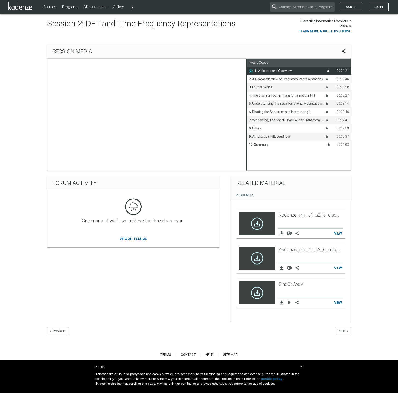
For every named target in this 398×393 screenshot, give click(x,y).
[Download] (282, 233)
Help (209, 355)
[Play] (289, 302)
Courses (50, 7)
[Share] (297, 233)
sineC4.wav (291, 284)
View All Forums (133, 239)
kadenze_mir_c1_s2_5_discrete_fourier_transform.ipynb (311, 215)
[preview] (289, 233)
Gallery (118, 7)
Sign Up (351, 7)
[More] (132, 7)
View (338, 233)
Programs (70, 7)
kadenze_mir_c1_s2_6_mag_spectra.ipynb (311, 249)
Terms (165, 355)
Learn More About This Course (325, 31)
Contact (188, 355)
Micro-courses (95, 7)
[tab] (244, 195)
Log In (378, 7)
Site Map (230, 355)
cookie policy (271, 379)
